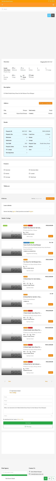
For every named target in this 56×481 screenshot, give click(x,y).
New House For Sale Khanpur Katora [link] (32, 261)
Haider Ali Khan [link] (29, 303)
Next (46, 381)
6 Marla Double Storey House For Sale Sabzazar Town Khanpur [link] (39, 330)
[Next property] (51, 381)
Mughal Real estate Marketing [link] (32, 253)
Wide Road (33, 177)
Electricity (7, 170)
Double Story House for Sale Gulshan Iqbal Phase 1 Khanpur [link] (38, 227)
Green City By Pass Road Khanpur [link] (32, 245)
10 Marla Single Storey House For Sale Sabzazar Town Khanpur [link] (39, 347)
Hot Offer (30, 225)
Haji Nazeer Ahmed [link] (30, 270)
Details (50, 236)
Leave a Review (50, 198)
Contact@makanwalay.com (37, 474)
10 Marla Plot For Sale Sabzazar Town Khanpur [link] (35, 364)
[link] (12, 231)
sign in (14, 211)
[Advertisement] (28, 46)
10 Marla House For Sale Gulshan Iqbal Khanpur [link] (35, 279)
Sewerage (7, 177)
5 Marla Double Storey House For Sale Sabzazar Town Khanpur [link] (39, 313)
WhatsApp (28, 426)
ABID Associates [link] (30, 236)
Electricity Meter (34, 170)
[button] (28, 23)
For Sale (25, 225)
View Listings (13, 392)
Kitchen (7, 173)
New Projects (26, 242)
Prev (10, 381)
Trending (32, 242)
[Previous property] (4, 381)
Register (31, 211)
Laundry (33, 173)
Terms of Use (20, 419)
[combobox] (40, 198)
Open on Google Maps (46, 103)
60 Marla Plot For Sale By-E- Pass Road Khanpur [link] (35, 297)
